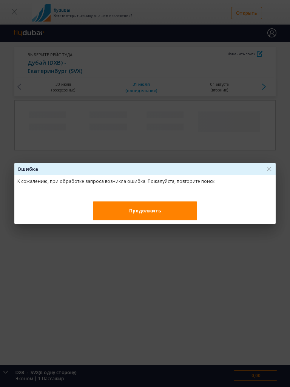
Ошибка (27, 169)
